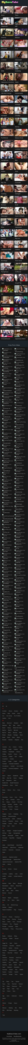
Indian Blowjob (10, 845)
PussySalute (5, 614)
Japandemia (18, 516)
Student (21, 969)
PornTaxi (17, 599)
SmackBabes (18, 684)
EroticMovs (17, 451)
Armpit (13, 713)
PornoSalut (17, 428)
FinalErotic (5, 465)
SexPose (17, 447)
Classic (15, 754)
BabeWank (17, 537)
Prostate (4, 926)
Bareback (16, 723)
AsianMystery (18, 588)
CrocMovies (17, 530)
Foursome (10, 806)
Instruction (11, 849)
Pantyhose (17, 917)
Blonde (4, 735)
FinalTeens (5, 434)
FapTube (5, 446)
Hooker (17, 835)
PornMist (5, 424)
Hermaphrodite (17, 833)
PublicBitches (6, 522)
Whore (20, 1007)
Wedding (11, 1007)
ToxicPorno (17, 656)
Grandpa (4, 823)
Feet (7, 799)
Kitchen (10, 869)
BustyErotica (18, 569)
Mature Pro (5, 677)
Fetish (18, 799)
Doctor (15, 778)
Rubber (10, 938)
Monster (4, 893)
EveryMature (18, 439)
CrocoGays (5, 412)
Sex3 (10, 399)
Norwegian (16, 897)
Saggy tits (4, 943)
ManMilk (17, 379)
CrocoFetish (5, 453)
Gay (21, 814)
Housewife (4, 838)
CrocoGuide (17, 523)
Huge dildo (11, 838)
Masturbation (5, 885)
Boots (21, 735)
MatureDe (5, 684)
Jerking (9, 864)
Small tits (4, 960)
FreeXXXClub (18, 416)
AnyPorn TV (5, 569)
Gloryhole (10, 821)
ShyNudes (17, 397)
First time (20, 802)
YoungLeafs (17, 562)
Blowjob (9, 735)
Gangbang (16, 814)
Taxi (12, 981)
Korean (15, 869)
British (18, 737)
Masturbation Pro (19, 692)
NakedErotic (18, 386)
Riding (15, 936)
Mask (14, 883)
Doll (3, 780)
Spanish (21, 962)
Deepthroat (15, 775)
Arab (9, 713)
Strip (16, 969)
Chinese (18, 751)
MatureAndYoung (19, 351)
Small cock (18, 957)
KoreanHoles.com (19, 360)
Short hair (10, 952)
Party (3, 919)
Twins (14, 991)
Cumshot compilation (13, 768)
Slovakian (4, 957)
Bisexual (15, 732)
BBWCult (17, 628)
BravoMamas (6, 394)
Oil (8, 905)
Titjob (8, 988)
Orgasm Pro (18, 368)
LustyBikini (17, 419)
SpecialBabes (6, 583)
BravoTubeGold (6, 547)
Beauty (9, 727)
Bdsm (19, 725)
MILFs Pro (5, 637)
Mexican (4, 888)
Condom (12, 759)
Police (3, 921)
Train (3, 991)
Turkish (8, 991)
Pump (12, 928)
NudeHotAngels (18, 504)
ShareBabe (17, 673)
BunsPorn (17, 483)
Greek (15, 823)
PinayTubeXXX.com (19, 670)
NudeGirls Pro (6, 579)
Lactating (4, 873)
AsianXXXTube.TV (19, 476)
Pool (14, 921)
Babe (3, 723)
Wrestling (16, 1010)
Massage (20, 883)
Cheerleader (11, 751)
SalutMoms (17, 558)
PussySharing (18, 409)
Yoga (3, 1015)
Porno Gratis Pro (19, 444)
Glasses (4, 821)
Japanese (4, 857)
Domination (9, 780)
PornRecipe (5, 625)
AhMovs (4, 660)
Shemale (4, 950)
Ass (3, 715)
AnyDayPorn (5, 504)
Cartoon (14, 747)
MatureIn (17, 639)
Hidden (4, 835)
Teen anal (14, 984)
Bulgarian (17, 739)
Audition (4, 718)
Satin (11, 943)
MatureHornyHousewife (8, 518)
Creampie (4, 763)
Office (3, 905)
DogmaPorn (5, 670)
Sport (15, 964)
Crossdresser (5, 766)
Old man (4, 907)
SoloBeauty (5, 420)
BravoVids (17, 412)
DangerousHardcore (7, 390)
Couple (15, 761)
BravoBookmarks (6, 416)
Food (21, 804)
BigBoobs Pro (18, 458)
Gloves (16, 821)
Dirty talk (9, 778)
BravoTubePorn (18, 611)
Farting (21, 797)
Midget (10, 888)
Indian (3, 845)
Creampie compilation (14, 763)
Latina (21, 873)
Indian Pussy (13, 847)
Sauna (15, 943)
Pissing (19, 919)
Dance (3, 775)
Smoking (11, 960)
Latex (16, 873)
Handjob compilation (17, 830)
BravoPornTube (18, 492)
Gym (8, 826)
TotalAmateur (18, 551)
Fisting (3, 804)
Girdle (13, 818)
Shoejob (21, 950)
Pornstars (19, 921)
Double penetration (14, 782)
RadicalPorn (18, 393)
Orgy (15, 909)
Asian (18, 713)
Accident (4, 711)
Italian (3, 852)
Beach (3, 727)
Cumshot (4, 768)
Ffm (3, 802)
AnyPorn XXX (18, 680)
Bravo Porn (5, 674)
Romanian (4, 938)
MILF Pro (5, 477)
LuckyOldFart (6, 587)
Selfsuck (4, 948)
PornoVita (5, 611)
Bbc (10, 725)
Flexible (15, 804)
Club (16, 756)
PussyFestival (6, 397)
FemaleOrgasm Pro (19, 365)
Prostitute (11, 926)
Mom (12, 890)
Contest (4, 761)
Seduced (18, 945)
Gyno (13, 826)
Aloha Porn (5, 558)
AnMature (5, 604)
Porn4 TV (5, 535)
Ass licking (9, 715)
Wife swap (9, 1010)
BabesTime (5, 488)
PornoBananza (18, 405)
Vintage (10, 1003)
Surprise (4, 972)
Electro (9, 790)
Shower (16, 952)
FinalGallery (5, 350)
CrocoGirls (5, 607)
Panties (10, 917)
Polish (9, 921)
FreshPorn (17, 512)
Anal (21, 711)
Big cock (16, 730)
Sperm (10, 964)
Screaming (4, 945)
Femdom (13, 799)
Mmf (8, 890)
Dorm (15, 780)
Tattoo (7, 981)
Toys (18, 988)
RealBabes (5, 492)
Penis (8, 919)
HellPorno (5, 485)
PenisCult (5, 555)
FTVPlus (5, 384)
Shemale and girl (13, 950)
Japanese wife (18, 861)
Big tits (4, 732)
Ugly (3, 996)
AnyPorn (5, 539)
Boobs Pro (17, 382)
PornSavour (5, 572)
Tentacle (21, 984)
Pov (11, 924)
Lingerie (4, 878)
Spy (20, 964)
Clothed (10, 756)
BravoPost (5, 663)
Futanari (16, 809)
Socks (17, 960)
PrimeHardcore (18, 463)
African (10, 711)
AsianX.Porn (18, 687)
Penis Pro (17, 602)
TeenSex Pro (6, 681)
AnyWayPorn (6, 403)
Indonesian (20, 847)
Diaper (21, 775)
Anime (3, 713)
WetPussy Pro (6, 648)
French (16, 806)
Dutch (16, 785)
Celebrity (16, 749)
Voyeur (15, 1003)
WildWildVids (18, 541)
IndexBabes (17, 519)
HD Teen (4, 833)
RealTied (17, 548)
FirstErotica (5, 644)
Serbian (10, 948)
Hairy (3, 830)
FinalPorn (17, 480)
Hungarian (19, 838)
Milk (3, 890)
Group (3, 826)
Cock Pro (5, 656)
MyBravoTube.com (10, 2)
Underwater (14, 996)
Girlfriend (19, 818)
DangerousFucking (19, 424)
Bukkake (11, 739)
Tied (20, 986)
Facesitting (4, 797)
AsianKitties (5, 688)
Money (17, 890)
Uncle (8, 996)
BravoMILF (17, 431)
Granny (10, 823)
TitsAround (17, 555)
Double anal (5, 782)
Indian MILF (5, 847)
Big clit (10, 730)
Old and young (14, 905)
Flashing (10, 804)
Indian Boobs (19, 845)
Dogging (21, 778)
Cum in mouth (20, 766)
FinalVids (17, 454)
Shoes (3, 952)
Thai (3, 986)
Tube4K (17, 631)
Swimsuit (4, 974)
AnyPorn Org (6, 600)
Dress (11, 785)
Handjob (9, 830)
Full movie (4, 809)
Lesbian (10, 876)
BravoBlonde (18, 534)
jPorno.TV (5, 427)
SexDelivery (5, 380)
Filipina (8, 802)
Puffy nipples (5, 928)
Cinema (10, 754)
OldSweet (17, 606)
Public (16, 926)
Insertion (4, 849)
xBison (4, 474)
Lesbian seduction (18, 876)
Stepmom (9, 967)
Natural (4, 897)
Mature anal (18, 885)
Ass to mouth (17, 715)
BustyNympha (6, 357)
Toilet (13, 988)
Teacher (17, 981)
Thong (8, 986)
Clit (20, 754)
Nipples (9, 897)
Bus (22, 739)
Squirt (3, 967)
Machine (4, 883)
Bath (22, 723)
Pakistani (4, 917)
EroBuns (17, 595)
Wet (16, 1007)
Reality (4, 936)
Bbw (14, 725)
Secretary (12, 945)
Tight (3, 988)
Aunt (9, 718)
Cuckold (12, 766)
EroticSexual (18, 499)
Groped (20, 823)
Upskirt (4, 998)
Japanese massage (6, 859)
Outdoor (20, 909)
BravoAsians (18, 566)
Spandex (15, 962)
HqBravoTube (6, 462)
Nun (8, 900)
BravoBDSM (18, 390)
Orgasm (10, 907)
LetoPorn (5, 377)
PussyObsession (19, 616)
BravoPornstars (6, 512)
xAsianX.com (18, 495)
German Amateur (12, 816)
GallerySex (17, 646)
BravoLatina (5, 576)
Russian (16, 938)
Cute (22, 768)
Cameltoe (4, 747)
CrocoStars (17, 585)
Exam (3, 792)
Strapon (11, 969)
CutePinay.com (6, 527)
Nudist (3, 900)
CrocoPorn (17, 526)
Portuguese (5, 924)
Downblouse (5, 785)
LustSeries (17, 653)
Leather (4, 876)
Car (10, 747)
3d (6, 706)
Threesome (14, 986)
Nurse (13, 900)
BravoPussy (5, 481)
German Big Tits (6, 818)
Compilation (5, 759)
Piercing (14, 919)
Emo (14, 790)
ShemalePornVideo (19, 578)
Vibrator (4, 1003)
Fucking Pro (5, 438)
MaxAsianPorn (6, 458)
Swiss (16, 974)
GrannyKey (17, 375)
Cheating (4, 751)
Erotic (19, 790)
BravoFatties (18, 677)
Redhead (10, 936)
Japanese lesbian (13, 857)
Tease (3, 984)
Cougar (9, 761)
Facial (11, 797)
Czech (3, 770)
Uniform (21, 996)
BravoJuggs (17, 435)
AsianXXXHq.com (7, 596)
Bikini (9, 732)
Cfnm (21, 749)
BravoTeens (17, 471)
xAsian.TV (5, 621)
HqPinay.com (18, 581)
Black (20, 732)
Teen (8, 984)
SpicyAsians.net (6, 408)
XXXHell (17, 663)
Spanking (4, 964)
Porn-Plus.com (6, 532)
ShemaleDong (6, 371)
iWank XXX (5, 495)
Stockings (4, 969)
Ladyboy (11, 873)
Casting (20, 747)
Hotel (22, 835)
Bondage (16, 735)
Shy (21, 952)
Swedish (16, 972)
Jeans (3, 864)
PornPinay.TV (6, 450)
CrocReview (17, 592)
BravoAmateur (18, 642)
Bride (13, 737)
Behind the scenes (17, 727)
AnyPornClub (18, 355)
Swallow (10, 972)
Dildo (3, 778)
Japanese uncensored (7, 861)
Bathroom (4, 725)
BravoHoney (5, 368)
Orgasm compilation (7, 909)
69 (3, 706)
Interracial (18, 849)
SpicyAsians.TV (6, 652)
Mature (12, 885)
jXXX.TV (17, 400)
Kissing (4, 869)
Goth (22, 821)
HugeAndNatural (6, 470)
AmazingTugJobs (7, 443)
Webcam (4, 1007)
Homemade (10, 835)
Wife (3, 1010)
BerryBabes (17, 635)
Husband (4, 840)
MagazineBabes (18, 509)
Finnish (13, 802)
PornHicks (5, 353)
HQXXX (4, 640)
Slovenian (11, 957)
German (4, 816)
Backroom (9, 723)
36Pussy (5, 562)
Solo (10, 962)
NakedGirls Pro (6, 591)
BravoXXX (5, 543)
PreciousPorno (6, 500)
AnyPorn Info (6, 692)
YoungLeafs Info (6, 630)
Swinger (10, 974)
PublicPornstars (18, 468)
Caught (9, 749)
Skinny (4, 955)
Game (9, 814)
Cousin (20, 761)
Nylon (18, 900)
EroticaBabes (18, 624)
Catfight (4, 749)
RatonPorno (17, 649)
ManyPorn (5, 633)
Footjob (4, 806)
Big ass (4, 730)
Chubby (4, 754)
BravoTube (5, 551)
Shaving (16, 948)
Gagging (4, 814)
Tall (3, 981)
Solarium (4, 962)
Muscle (10, 893)
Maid (10, 883)
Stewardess (16, 967)
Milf (15, 888)
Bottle (3, 737)
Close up (4, 756)
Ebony (3, 790)
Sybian (21, 974)
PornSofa (17, 487)
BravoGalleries (18, 621)
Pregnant (16, 924)
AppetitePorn (6, 361)
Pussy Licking (19, 928)
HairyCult (5, 565)
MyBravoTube (18, 660)
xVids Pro (5, 364)
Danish (9, 775)
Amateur (16, 711)
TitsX (10, 373)
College (20, 756)
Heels (10, 833)
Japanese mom (17, 859)
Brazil (8, 737)
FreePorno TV (18, 544)
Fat (3, 799)
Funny (10, 809)
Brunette (4, 739)
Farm (16, 797)
